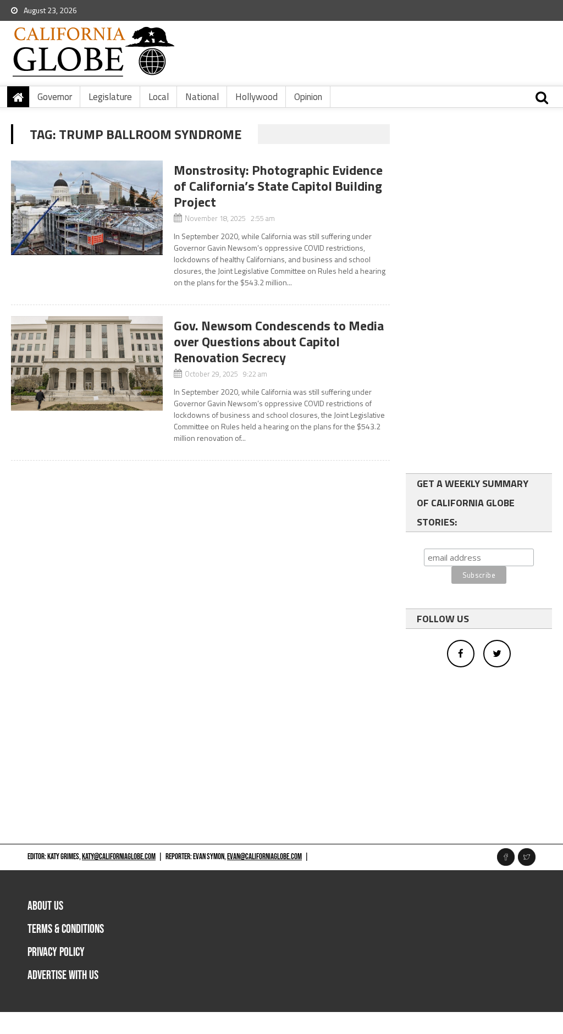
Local (158, 97)
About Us (45, 906)
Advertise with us (62, 975)
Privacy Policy (56, 952)
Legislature (110, 97)
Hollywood (256, 97)
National (202, 97)
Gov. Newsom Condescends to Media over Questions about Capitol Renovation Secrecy (279, 341)
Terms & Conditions (65, 929)
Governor (54, 97)
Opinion (308, 97)
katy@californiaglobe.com (119, 856)
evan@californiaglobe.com (264, 856)
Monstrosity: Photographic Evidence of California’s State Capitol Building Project (278, 186)
